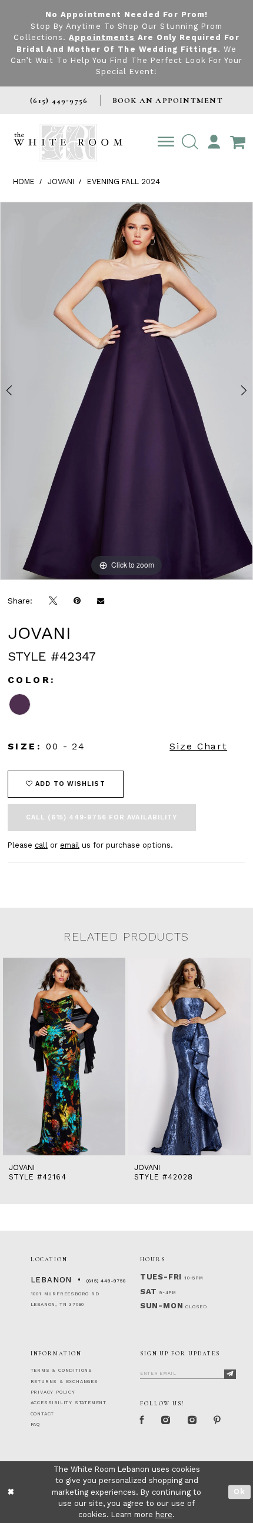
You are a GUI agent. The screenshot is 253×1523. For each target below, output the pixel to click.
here (163, 1514)
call (41, 845)
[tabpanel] (126, 390)
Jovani (61, 181)
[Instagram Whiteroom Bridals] (193, 1420)
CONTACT (43, 1414)
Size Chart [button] (198, 746)
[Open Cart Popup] (238, 142)
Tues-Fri (161, 1276)
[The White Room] (68, 143)
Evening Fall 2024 (123, 181)
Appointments (102, 37)
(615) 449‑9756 (106, 1281)
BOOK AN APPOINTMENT (167, 100)
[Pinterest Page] (218, 1420)
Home (24, 181)
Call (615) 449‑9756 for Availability (102, 817)
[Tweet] (53, 601)
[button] (190, 142)
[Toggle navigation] (166, 142)
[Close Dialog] (10, 1492)
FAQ (35, 1424)
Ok (240, 1491)
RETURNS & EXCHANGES (64, 1381)
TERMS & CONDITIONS (61, 1370)
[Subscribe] (230, 1374)
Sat (148, 1291)
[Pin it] (77, 601)
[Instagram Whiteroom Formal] (166, 1420)
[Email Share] (100, 601)
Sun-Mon (162, 1305)
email (69, 845)
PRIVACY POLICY (53, 1392)
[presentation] (64, 1056)
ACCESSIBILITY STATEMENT (68, 1402)
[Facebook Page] (142, 1420)
